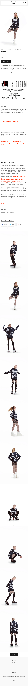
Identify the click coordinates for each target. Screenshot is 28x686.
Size (3, 55)
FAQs (2, 127)
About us (14, 662)
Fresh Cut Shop (14, 2)
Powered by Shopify (20, 676)
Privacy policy (14, 666)
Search (14, 660)
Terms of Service (14, 668)
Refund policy (14, 664)
